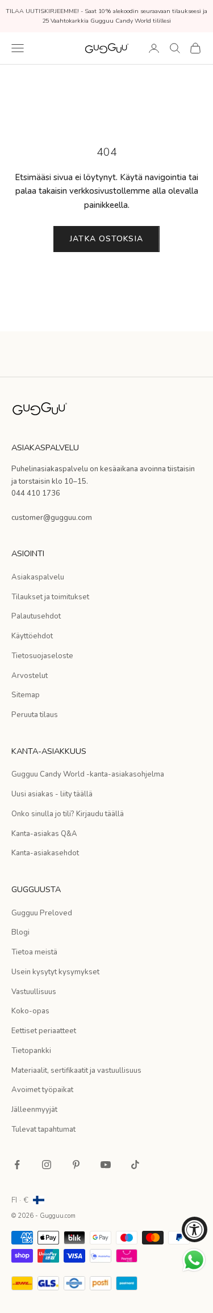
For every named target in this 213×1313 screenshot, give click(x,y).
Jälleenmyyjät (34, 1110)
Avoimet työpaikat (42, 1090)
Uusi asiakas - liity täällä (52, 794)
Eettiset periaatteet (43, 1031)
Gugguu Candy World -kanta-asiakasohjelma (87, 774)
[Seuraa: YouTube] (105, 1164)
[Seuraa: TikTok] (135, 1164)
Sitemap (25, 695)
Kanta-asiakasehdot (45, 853)
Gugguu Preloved (41, 913)
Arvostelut (29, 676)
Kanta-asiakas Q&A (44, 834)
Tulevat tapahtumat (43, 1129)
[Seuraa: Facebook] (17, 1164)
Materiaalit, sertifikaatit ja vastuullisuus (76, 1070)
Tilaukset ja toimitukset (50, 597)
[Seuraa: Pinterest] (76, 1164)
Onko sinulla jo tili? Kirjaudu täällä (67, 814)
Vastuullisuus (33, 992)
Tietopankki (31, 1051)
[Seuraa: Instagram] (46, 1164)
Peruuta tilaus (34, 715)
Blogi (20, 932)
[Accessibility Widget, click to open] (194, 1229)
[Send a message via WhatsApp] (194, 1260)
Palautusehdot (36, 616)
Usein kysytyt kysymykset (55, 972)
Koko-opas (30, 1011)
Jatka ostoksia (106, 238)
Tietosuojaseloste (42, 656)
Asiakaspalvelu (37, 577)
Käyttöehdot (32, 636)
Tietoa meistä (34, 952)
